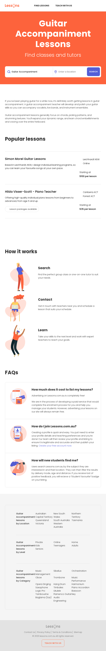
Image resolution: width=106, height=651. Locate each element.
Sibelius (57, 570)
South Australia (62, 520)
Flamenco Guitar (62, 594)
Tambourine (42, 594)
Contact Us (29, 632)
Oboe (38, 577)
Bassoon (76, 590)
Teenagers (59, 545)
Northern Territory (76, 515)
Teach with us (63, 5)
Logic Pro (40, 590)
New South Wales (59, 515)
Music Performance (79, 579)
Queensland (42, 520)
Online (57, 542)
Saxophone (41, 587)
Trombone (59, 577)
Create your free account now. (55, 445)
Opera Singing (43, 584)
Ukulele (57, 590)
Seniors (39, 548)
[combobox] (29, 71)
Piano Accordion (80, 587)
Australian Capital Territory (44, 515)
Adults (75, 545)
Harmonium (78, 584)
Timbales (58, 587)
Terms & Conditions (62, 632)
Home (75, 542)
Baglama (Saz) (43, 597)
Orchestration (79, 570)
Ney (74, 594)
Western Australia (58, 525)
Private (39, 542)
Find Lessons (41, 5)
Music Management (42, 572)
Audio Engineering (60, 599)
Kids (37, 545)
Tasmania (77, 520)
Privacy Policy (43, 632)
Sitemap (78, 632)
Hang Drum (60, 584)
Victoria (39, 523)
